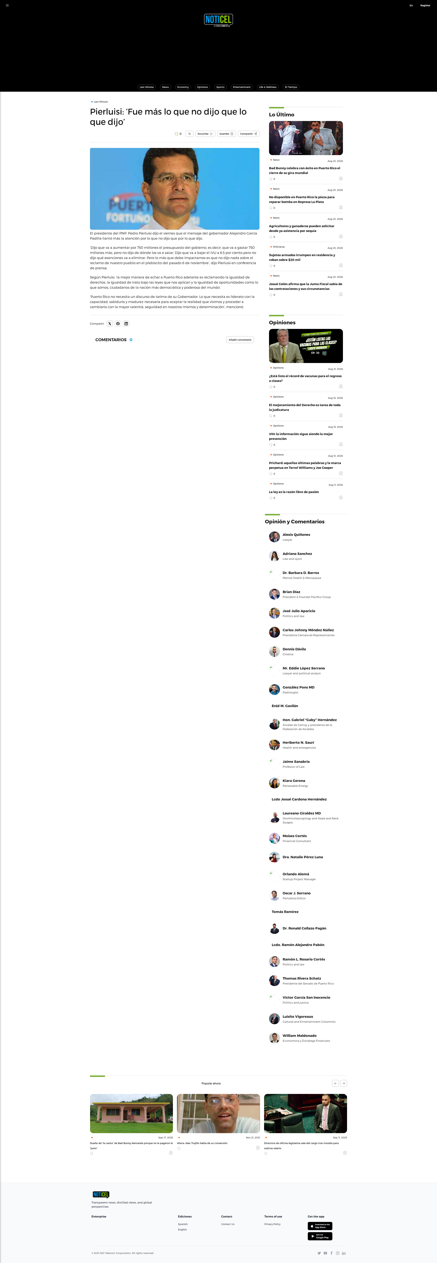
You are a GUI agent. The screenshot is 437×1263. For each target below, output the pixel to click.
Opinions (202, 87)
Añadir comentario (240, 339)
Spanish (183, 1224)
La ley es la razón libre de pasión (294, 492)
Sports (220, 87)
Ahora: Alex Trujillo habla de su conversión (115, 1143)
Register (425, 5)
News (165, 87)
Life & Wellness (268, 87)
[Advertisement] (218, 54)
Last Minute (147, 87)
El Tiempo (291, 87)
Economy (183, 87)
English (182, 1229)
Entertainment (242, 87)
